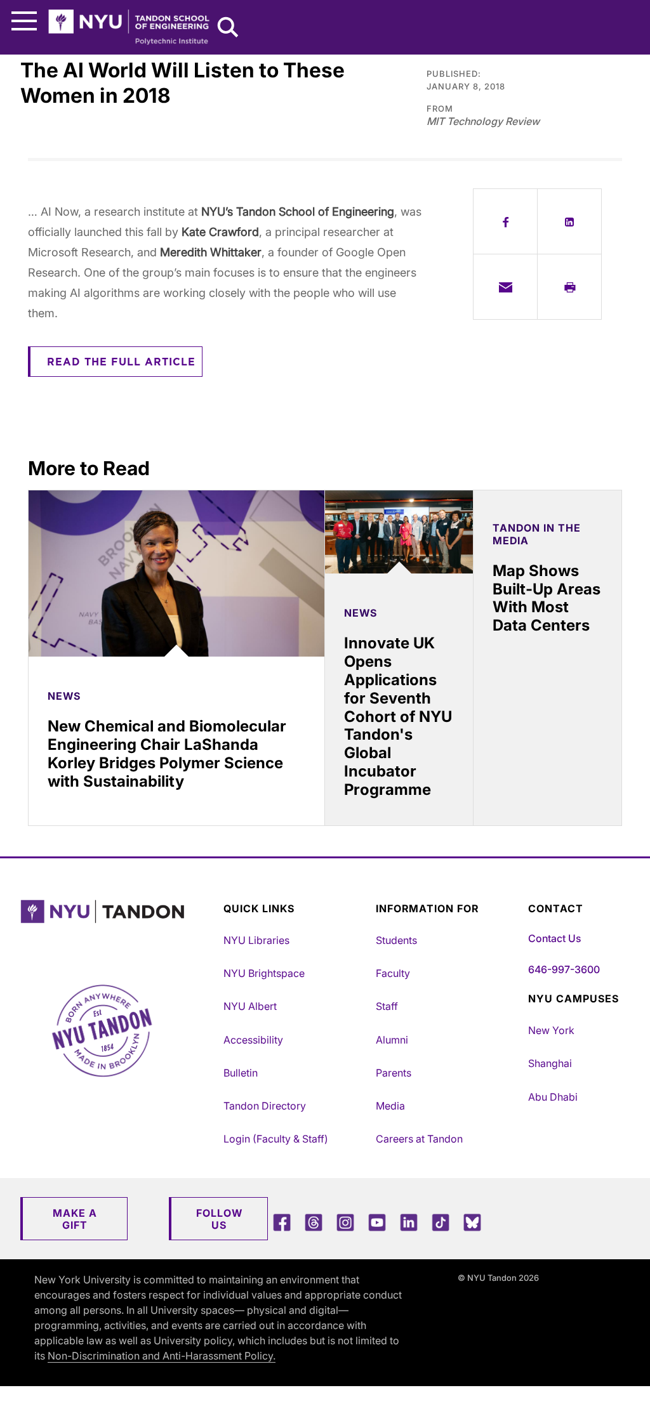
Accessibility (253, 1039)
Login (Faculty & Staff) (275, 1138)
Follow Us (219, 1219)
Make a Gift (75, 1219)
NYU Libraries (256, 940)
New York (551, 1030)
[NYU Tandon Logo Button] (118, 928)
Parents (393, 1072)
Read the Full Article (121, 362)
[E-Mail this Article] (505, 287)
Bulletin (240, 1072)
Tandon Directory (264, 1105)
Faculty (393, 973)
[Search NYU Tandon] (228, 29)
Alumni (392, 1039)
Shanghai (550, 1063)
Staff (387, 1006)
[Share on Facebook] (505, 221)
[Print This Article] (569, 287)
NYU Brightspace (264, 973)
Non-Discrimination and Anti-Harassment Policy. (161, 1355)
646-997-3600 (564, 969)
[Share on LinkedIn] (569, 221)
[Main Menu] (24, 21)
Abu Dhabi (553, 1097)
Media (390, 1105)
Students (396, 940)
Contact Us (554, 938)
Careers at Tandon (419, 1138)
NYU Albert (250, 1006)
